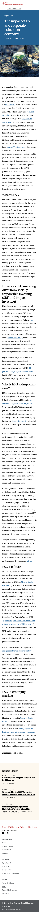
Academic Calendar (8, 883)
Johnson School (7, 870)
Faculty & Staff (6, 850)
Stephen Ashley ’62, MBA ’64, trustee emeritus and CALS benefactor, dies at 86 (18, 793)
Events (4, 886)
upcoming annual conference (23, 732)
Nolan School (6, 866)
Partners (5, 853)
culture (29, 561)
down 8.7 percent (18, 421)
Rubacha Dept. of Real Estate (11, 873)
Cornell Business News (14, 8)
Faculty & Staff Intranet (9, 890)
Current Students (7, 846)
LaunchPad (5, 893)
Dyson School (6, 863)
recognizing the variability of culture (17, 651)
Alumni (4, 843)
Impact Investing (14, 338)
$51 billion (9, 105)
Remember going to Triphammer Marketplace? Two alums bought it (15, 807)
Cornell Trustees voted (16, 147)
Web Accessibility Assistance (11, 909)
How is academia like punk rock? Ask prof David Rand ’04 (18, 779)
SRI (31, 320)
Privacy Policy (6, 906)
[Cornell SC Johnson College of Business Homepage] (19, 827)
